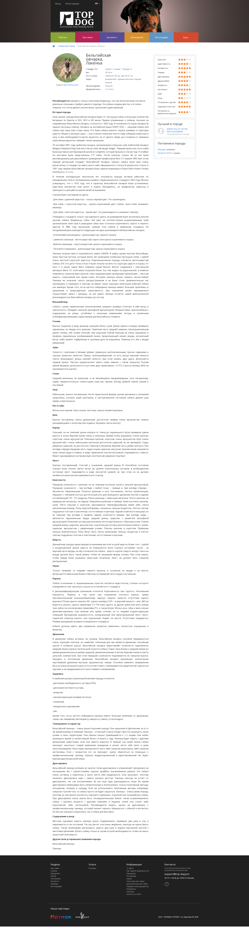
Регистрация (72, 3)
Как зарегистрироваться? (137, 871)
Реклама (92, 868)
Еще (185, 37)
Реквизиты (131, 889)
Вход (58, 3)
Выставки (88, 37)
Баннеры (130, 891)
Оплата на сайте (133, 894)
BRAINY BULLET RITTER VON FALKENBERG (177, 130)
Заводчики (55, 873)
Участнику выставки (135, 881)
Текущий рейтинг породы (178, 134)
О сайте (129, 868)
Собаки (54, 871)
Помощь (54, 884)
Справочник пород (66, 46)
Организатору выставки (137, 884)
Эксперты (55, 881)
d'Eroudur (162, 149)
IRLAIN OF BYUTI (165, 153)
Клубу (129, 878)
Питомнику (131, 876)
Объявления (137, 37)
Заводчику (131, 873)
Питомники (55, 878)
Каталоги (112, 37)
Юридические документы (137, 886)
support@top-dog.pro (176, 874)
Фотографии (161, 37)
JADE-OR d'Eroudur (71, 85)
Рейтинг (63, 37)
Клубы (53, 876)
